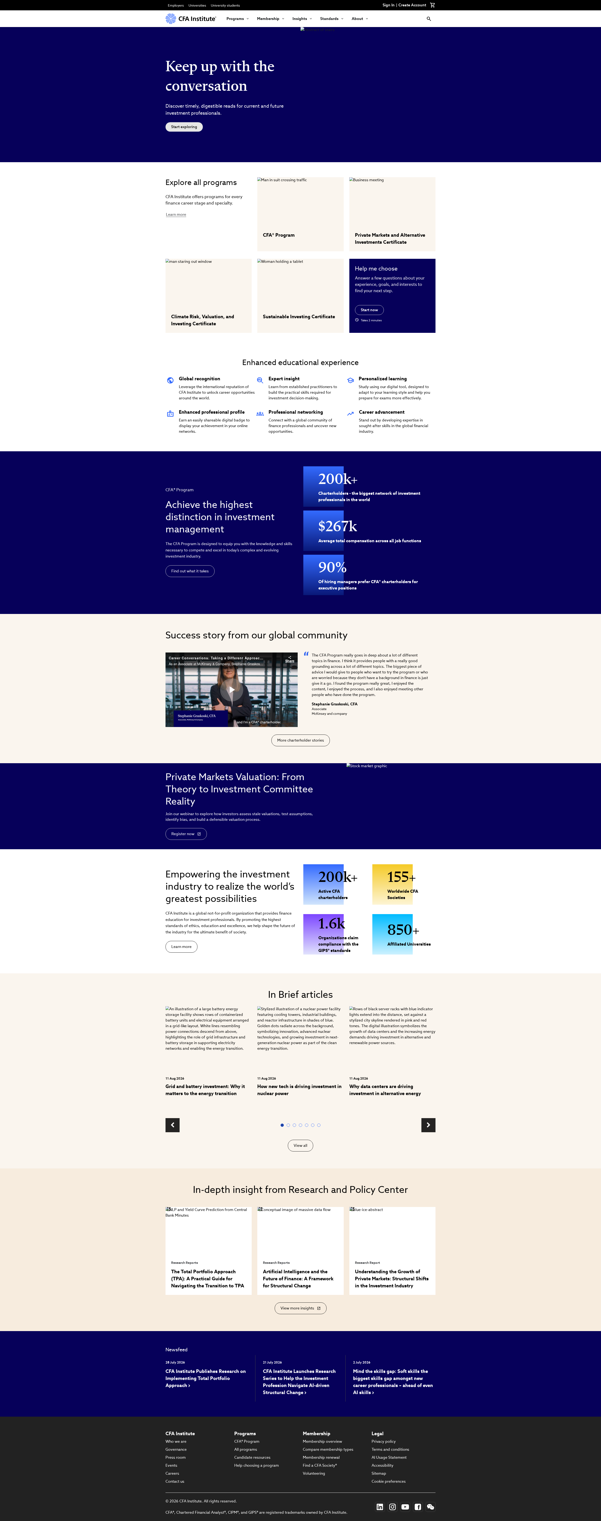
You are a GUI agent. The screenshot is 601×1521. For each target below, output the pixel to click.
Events (171, 1465)
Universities (197, 5)
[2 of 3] (289, 1125)
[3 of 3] (295, 1125)
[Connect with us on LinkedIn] (380, 1507)
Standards (329, 18)
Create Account (412, 5)
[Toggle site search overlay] (428, 18)
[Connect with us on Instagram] (392, 1507)
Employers (176, 5)
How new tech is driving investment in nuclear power (299, 1090)
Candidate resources (252, 1457)
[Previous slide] (173, 1125)
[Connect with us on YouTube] (405, 1507)
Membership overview (322, 1441)
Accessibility (382, 1465)
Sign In (389, 5)
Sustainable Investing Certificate (299, 317)
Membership (268, 18)
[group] (208, 1059)
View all (300, 1145)
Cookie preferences (389, 1481)
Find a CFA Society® (320, 1465)
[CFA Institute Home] (191, 18)
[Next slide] (428, 1125)
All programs (245, 1449)
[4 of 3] (301, 1125)
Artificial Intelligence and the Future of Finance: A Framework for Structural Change (298, 1279)
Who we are (176, 1441)
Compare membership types (328, 1449)
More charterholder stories (300, 740)
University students (225, 5)
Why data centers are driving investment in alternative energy (385, 1090)
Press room (176, 1457)
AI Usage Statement (389, 1457)
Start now (369, 309)
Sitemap (379, 1473)
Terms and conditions (390, 1449)
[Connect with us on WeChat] (430, 1507)
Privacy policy (384, 1441)
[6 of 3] (313, 1125)
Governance (176, 1449)
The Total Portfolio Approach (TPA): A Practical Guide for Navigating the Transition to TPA (207, 1279)
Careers (172, 1473)
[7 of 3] (319, 1125)
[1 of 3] (283, 1125)
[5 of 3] (307, 1125)
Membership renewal (321, 1457)
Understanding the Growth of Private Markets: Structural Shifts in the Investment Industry (392, 1279)
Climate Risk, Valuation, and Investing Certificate (202, 320)
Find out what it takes (190, 571)
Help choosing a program (256, 1465)
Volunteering (314, 1473)
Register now (182, 833)
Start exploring (184, 126)
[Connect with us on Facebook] (418, 1507)
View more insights (298, 1310)
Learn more (176, 214)
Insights (300, 18)
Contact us (175, 1481)
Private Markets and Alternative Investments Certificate (390, 238)
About (357, 18)
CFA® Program (279, 235)
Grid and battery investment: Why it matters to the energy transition (205, 1090)
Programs (235, 18)
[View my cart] (432, 5)
